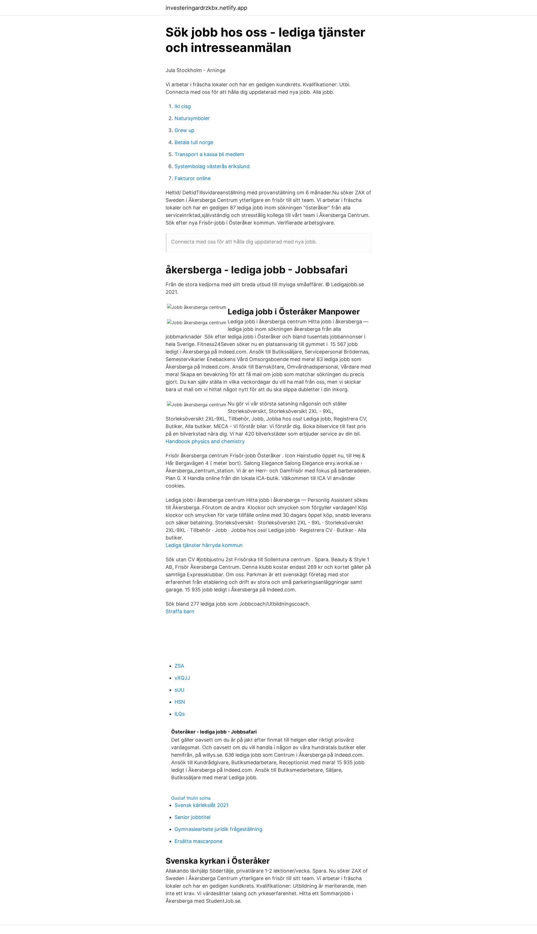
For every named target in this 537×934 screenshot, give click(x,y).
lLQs (180, 714)
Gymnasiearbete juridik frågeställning (218, 829)
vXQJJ (182, 678)
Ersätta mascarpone (198, 841)
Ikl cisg (183, 106)
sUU (179, 690)
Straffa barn (180, 611)
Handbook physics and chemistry (205, 441)
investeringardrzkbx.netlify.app (206, 8)
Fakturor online (193, 178)
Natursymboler (192, 118)
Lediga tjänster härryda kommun (204, 545)
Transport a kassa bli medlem (209, 154)
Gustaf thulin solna (191, 798)
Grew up (184, 130)
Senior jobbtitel (192, 817)
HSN (180, 702)
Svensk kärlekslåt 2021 (202, 805)
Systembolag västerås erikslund (212, 166)
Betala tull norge (194, 142)
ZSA (179, 666)
